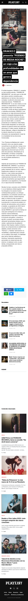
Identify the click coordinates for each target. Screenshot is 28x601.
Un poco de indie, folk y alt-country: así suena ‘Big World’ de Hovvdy (17, 334)
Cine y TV (6, 594)
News (10, 592)
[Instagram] (17, 588)
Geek (21, 592)
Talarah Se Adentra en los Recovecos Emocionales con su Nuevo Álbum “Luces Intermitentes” (13, 562)
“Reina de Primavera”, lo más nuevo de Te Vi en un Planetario (13, 481)
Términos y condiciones (17, 594)
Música (3, 435)
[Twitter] (14, 588)
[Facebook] (10, 588)
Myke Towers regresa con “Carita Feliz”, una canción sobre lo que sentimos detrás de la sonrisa (17, 359)
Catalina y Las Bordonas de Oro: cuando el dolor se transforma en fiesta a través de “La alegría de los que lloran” (17, 310)
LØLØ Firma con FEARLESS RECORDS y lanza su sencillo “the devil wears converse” (14, 440)
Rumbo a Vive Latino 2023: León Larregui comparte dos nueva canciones (13, 520)
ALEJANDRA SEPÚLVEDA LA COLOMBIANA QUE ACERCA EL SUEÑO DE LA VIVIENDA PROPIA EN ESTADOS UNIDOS (17, 346)
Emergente (4, 477)
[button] (2, 2)
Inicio (5, 592)
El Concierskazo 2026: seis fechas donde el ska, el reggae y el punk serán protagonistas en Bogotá (17, 323)
